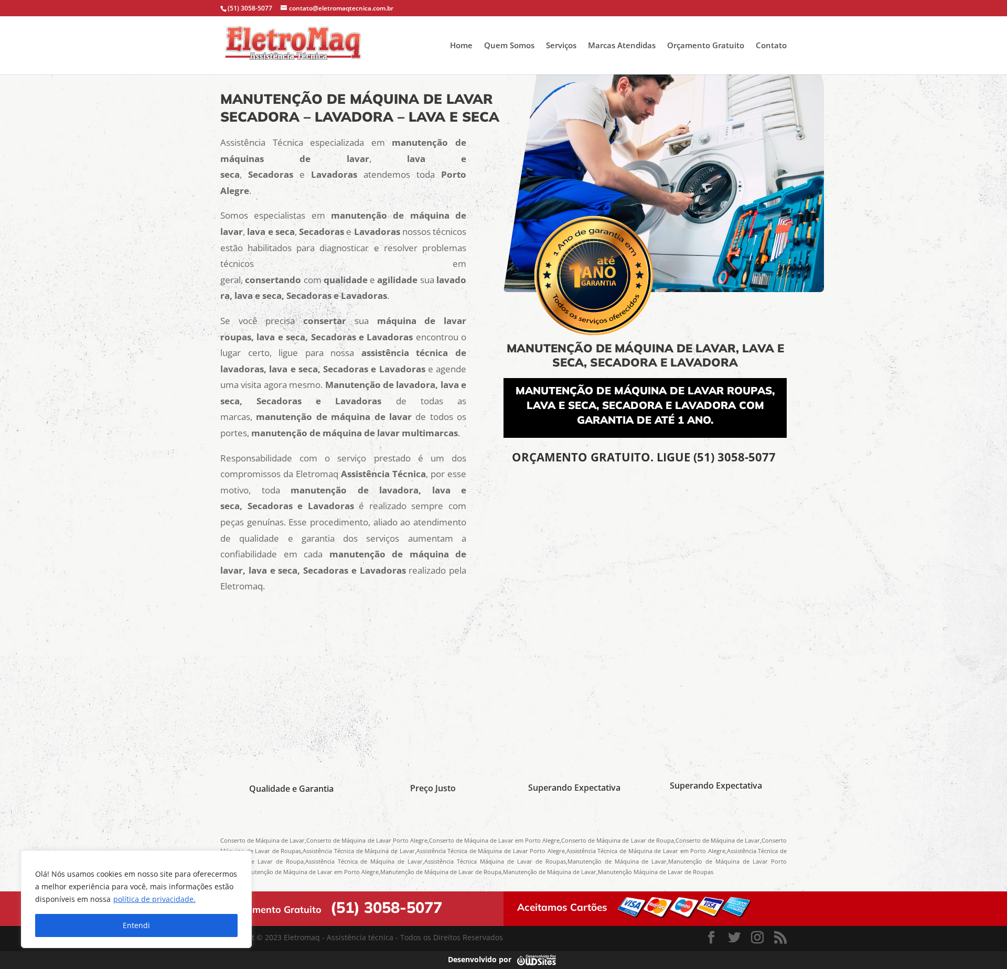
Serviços (561, 45)
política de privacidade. (154, 899)
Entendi (136, 925)
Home (461, 45)
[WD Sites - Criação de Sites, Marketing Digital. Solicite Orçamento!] (536, 959)
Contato (771, 45)
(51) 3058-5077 (736, 457)
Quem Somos (509, 45)
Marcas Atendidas (622, 45)
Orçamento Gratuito (705, 45)
